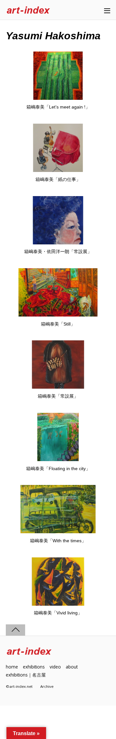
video (55, 667)
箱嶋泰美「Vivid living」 (58, 612)
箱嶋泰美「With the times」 (58, 540)
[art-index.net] (28, 10)
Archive (46, 686)
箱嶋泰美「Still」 (58, 324)
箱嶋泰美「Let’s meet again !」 (58, 106)
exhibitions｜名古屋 (26, 675)
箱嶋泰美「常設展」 (58, 396)
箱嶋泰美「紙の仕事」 (58, 179)
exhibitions (34, 667)
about (72, 667)
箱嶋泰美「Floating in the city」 (58, 468)
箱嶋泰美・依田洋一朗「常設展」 (58, 251)
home (12, 667)
